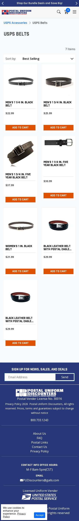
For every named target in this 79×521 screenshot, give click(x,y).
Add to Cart (20, 128)
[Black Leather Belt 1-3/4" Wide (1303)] (57, 97)
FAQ (39, 438)
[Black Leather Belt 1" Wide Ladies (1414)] (19, 241)
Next (76, 3)
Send (64, 377)
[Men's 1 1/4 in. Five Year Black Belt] (57, 167)
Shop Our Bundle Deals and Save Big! (39, 3)
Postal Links (39, 442)
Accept (40, 515)
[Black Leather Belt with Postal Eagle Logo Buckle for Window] (57, 241)
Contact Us (39, 447)
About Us (39, 434)
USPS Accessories (15, 23)
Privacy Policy (39, 451)
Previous (3, 3)
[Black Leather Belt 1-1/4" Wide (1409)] (19, 97)
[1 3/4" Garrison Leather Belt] (19, 169)
